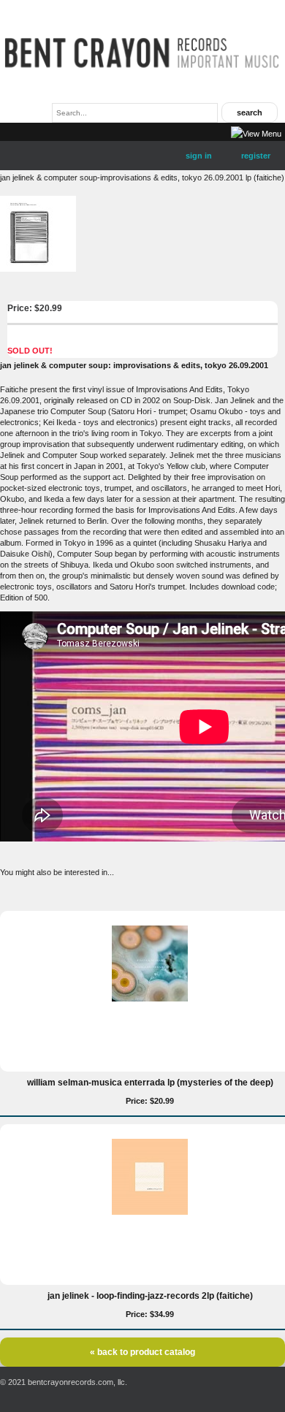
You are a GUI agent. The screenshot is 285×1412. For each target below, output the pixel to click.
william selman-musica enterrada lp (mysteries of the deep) (150, 1082)
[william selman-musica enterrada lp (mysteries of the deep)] (150, 998)
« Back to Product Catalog (142, 1352)
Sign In (199, 155)
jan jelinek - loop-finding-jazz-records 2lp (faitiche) (150, 1296)
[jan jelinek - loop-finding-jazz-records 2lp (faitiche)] (150, 1211)
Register (255, 155)
